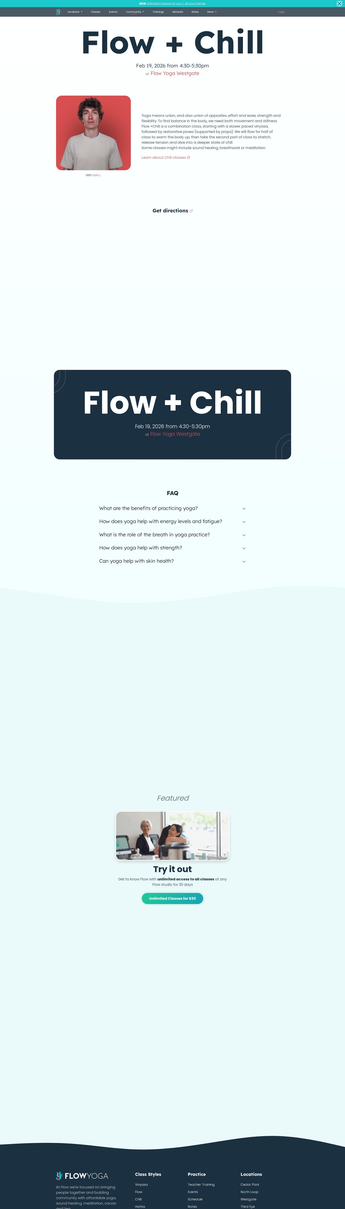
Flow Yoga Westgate (172, 73)
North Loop (249, 1192)
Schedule (195, 1199)
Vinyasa (141, 1184)
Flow (138, 1192)
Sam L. (97, 175)
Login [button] (281, 12)
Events (113, 12)
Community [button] (134, 12)
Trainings (158, 12)
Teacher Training (201, 1184)
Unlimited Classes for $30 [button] (172, 898)
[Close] (339, 3)
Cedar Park (250, 1184)
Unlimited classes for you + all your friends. (172, 3)
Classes (95, 12)
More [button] (210, 12)
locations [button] (74, 12)
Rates (195, 12)
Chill (138, 1199)
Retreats (177, 12)
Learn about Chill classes (164, 157)
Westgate (248, 1199)
